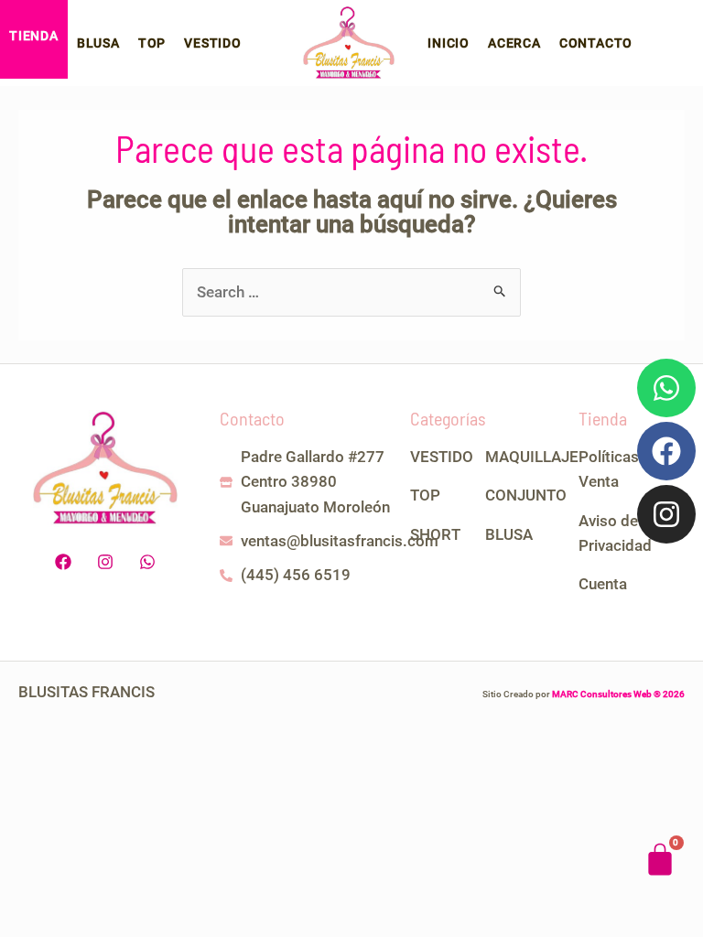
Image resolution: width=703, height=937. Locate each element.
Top (152, 43)
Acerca (514, 43)
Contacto (596, 43)
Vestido (213, 43)
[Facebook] (666, 451)
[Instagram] (666, 514)
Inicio (448, 43)
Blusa (98, 43)
